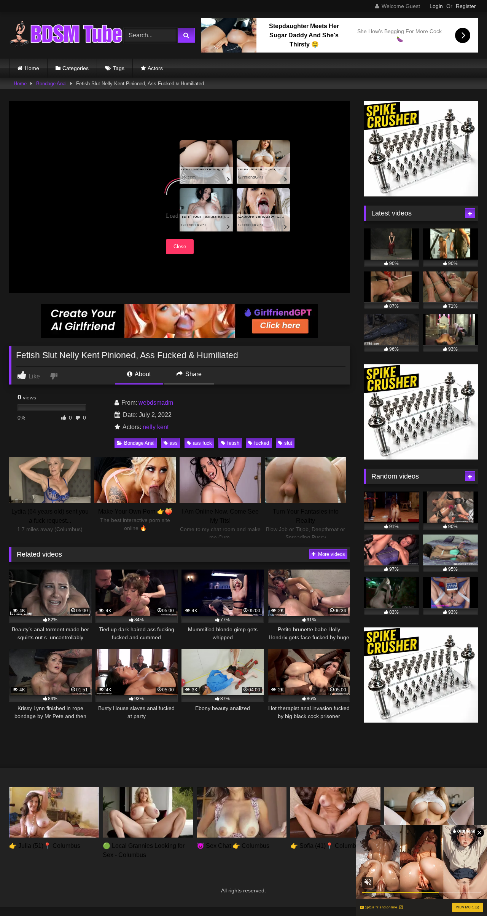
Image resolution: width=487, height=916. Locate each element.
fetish (233, 443)
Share (193, 374)
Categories (75, 68)
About (142, 374)
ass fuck (202, 443)
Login (436, 6)
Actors (155, 68)
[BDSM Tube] (66, 35)
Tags (118, 68)
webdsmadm (155, 402)
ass (174, 443)
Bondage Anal (51, 83)
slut (288, 443)
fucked (261, 443)
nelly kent (156, 427)
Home (32, 68)
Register (466, 6)
